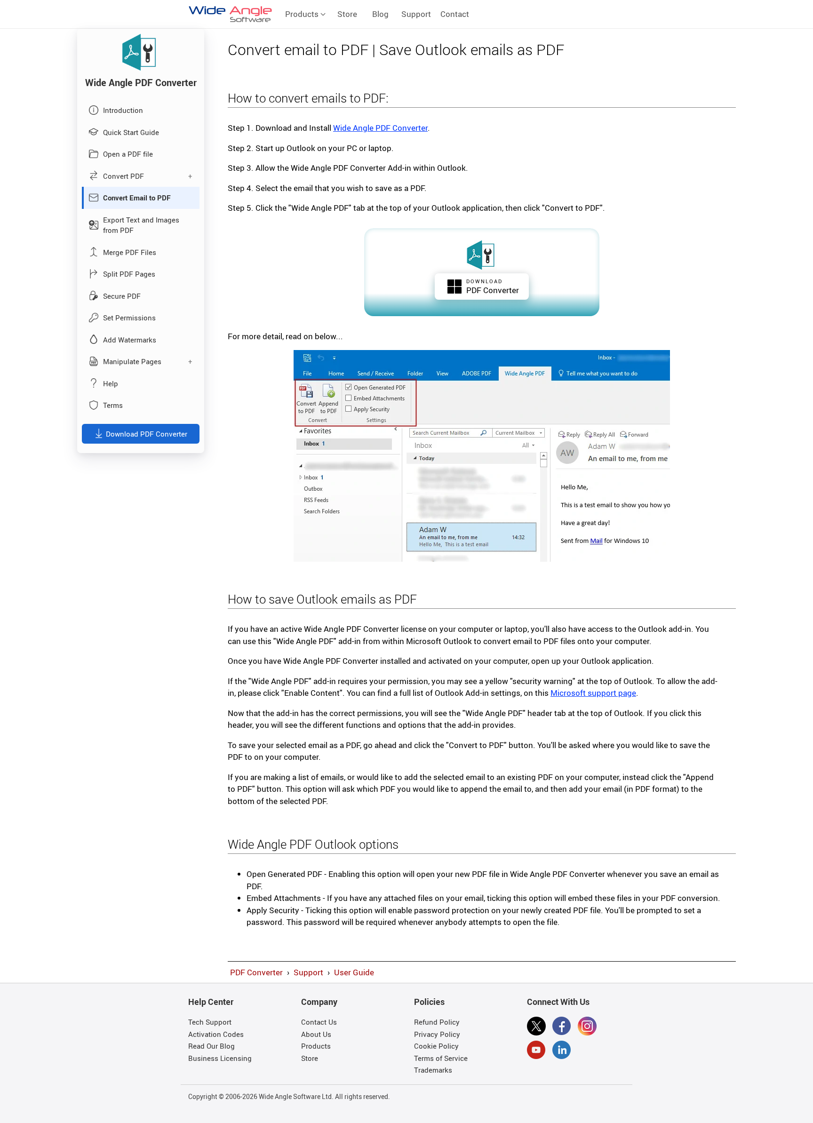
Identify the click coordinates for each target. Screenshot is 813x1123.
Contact (454, 13)
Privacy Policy (437, 1034)
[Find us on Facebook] (561, 1027)
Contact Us (319, 1022)
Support (416, 13)
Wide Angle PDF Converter (380, 127)
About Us (316, 1034)
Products (302, 13)
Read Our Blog (211, 1046)
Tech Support (209, 1022)
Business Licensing (220, 1058)
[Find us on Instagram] (587, 1027)
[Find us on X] (536, 1027)
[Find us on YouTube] (536, 1051)
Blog (380, 13)
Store (347, 13)
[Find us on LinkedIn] (561, 1051)
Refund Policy (437, 1022)
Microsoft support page (593, 692)
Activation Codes (216, 1034)
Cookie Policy (436, 1046)
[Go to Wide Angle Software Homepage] (230, 14)
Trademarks (433, 1070)
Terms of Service (441, 1058)
